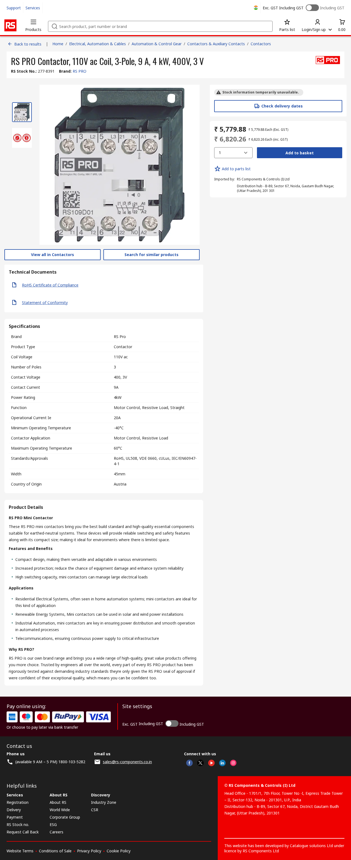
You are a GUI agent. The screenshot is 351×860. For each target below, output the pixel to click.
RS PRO (79, 71)
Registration (18, 802)
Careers (56, 832)
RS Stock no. (18, 824)
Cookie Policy (119, 850)
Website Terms (20, 850)
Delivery (14, 809)
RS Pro (120, 336)
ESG (53, 824)
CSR (94, 809)
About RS (58, 802)
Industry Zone (103, 802)
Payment (15, 817)
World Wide (60, 809)
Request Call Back (23, 832)
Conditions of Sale (55, 850)
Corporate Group (65, 817)
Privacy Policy (89, 850)
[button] (33, 25)
